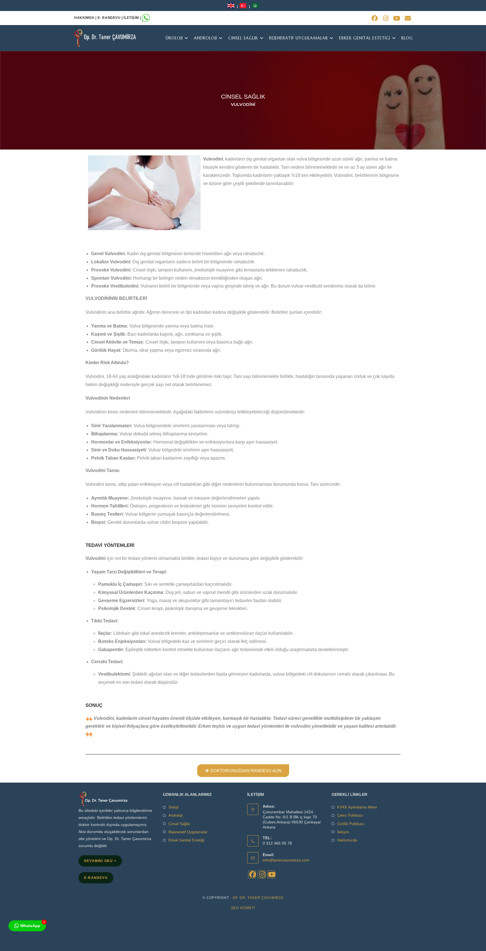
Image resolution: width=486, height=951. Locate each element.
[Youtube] (271, 874)
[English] (231, 5)
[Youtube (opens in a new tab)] (396, 18)
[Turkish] (244, 5)
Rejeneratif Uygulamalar (187, 832)
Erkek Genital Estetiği (186, 840)
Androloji (175, 815)
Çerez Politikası (350, 815)
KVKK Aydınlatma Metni (357, 807)
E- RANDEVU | (111, 18)
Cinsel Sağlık (179, 824)
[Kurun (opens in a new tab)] (386, 18)
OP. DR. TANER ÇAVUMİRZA (258, 898)
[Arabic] (255, 5)
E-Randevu (96, 878)
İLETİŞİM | (132, 18)
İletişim (343, 832)
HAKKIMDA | (86, 18)
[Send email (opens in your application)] (407, 18)
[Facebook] (252, 874)
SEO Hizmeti (243, 908)
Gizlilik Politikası (350, 824)
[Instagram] (262, 874)
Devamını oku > (100, 861)
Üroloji (173, 807)
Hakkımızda (347, 840)
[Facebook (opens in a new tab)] (374, 18)
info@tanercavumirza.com (286, 860)
